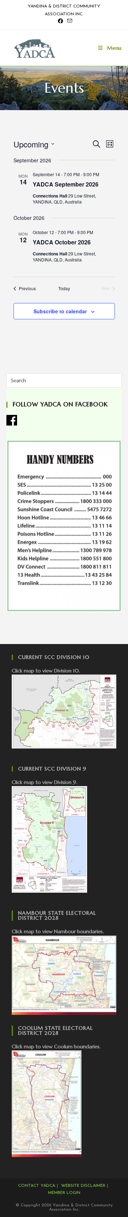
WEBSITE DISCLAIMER (83, 1186)
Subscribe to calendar (60, 311)
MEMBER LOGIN (64, 1193)
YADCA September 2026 (65, 184)
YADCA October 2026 (62, 242)
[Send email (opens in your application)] (68, 21)
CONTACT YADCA (36, 1186)
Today (64, 288)
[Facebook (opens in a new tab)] (60, 21)
